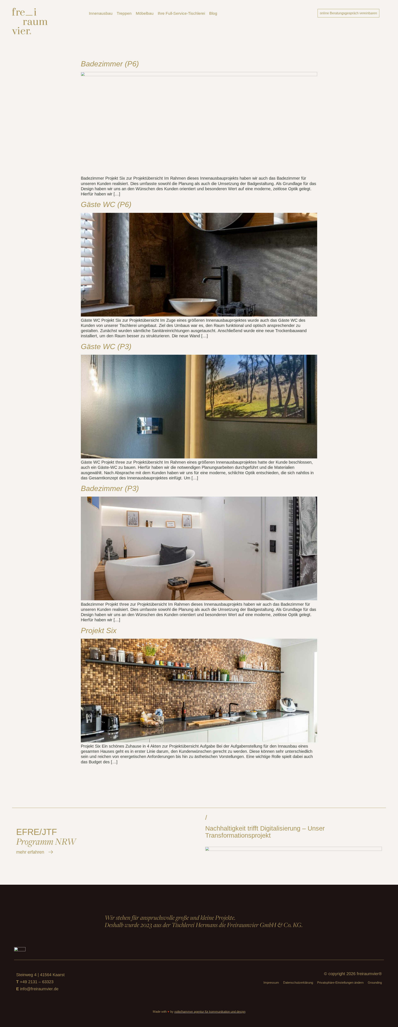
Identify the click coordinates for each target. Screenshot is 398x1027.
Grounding (375, 982)
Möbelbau (145, 13)
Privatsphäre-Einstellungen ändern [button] (340, 982)
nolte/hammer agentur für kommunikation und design (209, 1011)
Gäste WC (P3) (106, 346)
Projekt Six (98, 630)
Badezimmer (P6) (110, 64)
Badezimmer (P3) (110, 488)
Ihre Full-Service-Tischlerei (181, 13)
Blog (213, 13)
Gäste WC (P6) (106, 204)
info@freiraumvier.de (39, 989)
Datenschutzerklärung (298, 982)
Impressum (271, 982)
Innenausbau (101, 13)
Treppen (124, 13)
